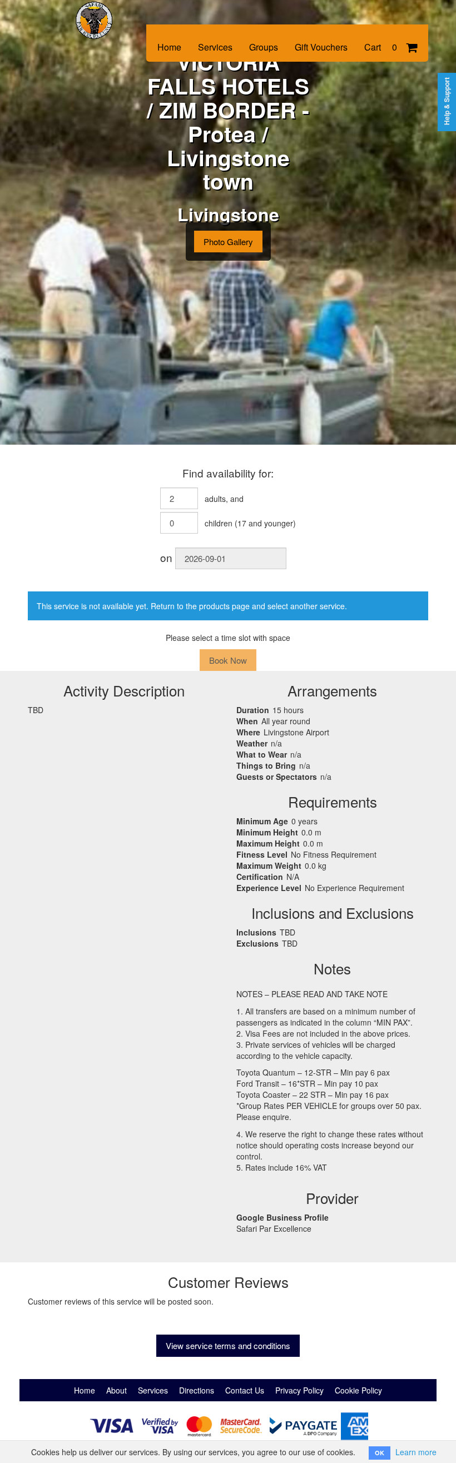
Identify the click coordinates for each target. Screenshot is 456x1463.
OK (379, 1453)
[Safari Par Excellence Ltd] (102, 12)
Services (215, 47)
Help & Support (447, 101)
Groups (263, 47)
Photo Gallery (228, 241)
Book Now (228, 660)
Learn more (416, 1451)
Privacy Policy (299, 1390)
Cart (380, 47)
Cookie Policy (358, 1390)
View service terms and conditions (228, 1345)
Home (169, 47)
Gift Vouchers (321, 47)
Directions (196, 1390)
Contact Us (244, 1390)
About (116, 1390)
